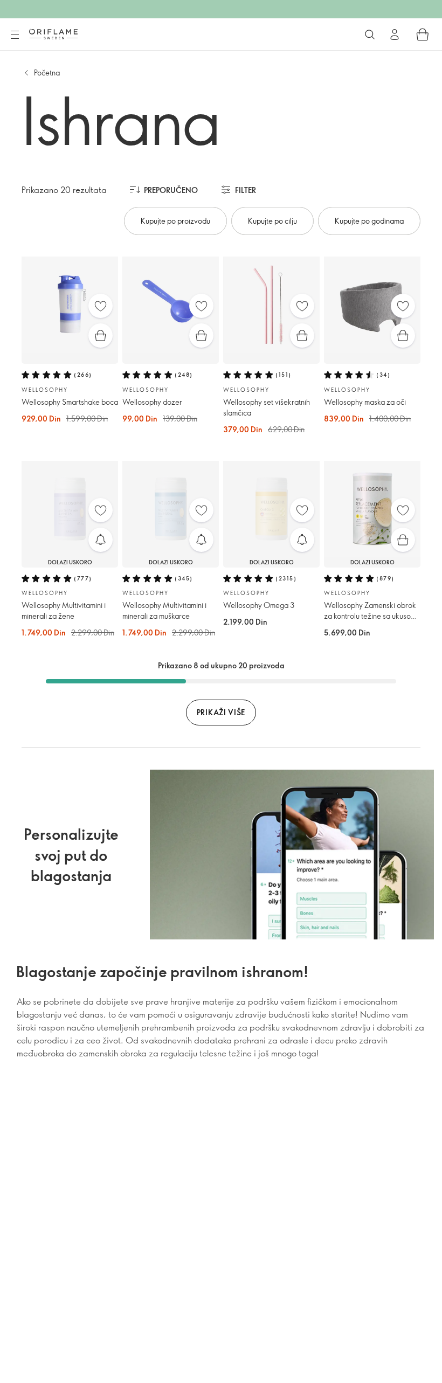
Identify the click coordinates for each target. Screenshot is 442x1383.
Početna (47, 72)
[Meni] (14, 35)
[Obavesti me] (100, 540)
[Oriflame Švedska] (53, 34)
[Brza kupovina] (100, 335)
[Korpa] (422, 34)
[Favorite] (100, 306)
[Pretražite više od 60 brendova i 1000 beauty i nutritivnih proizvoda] (370, 34)
